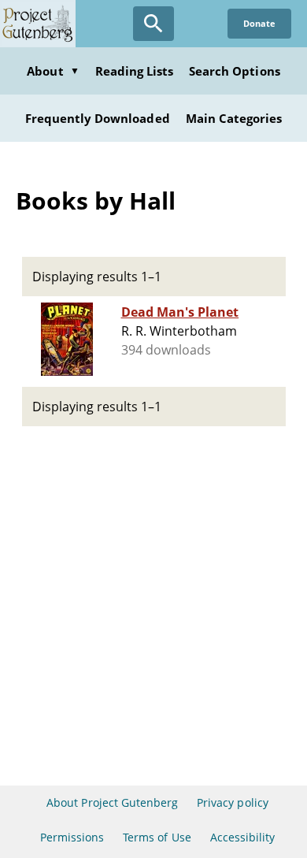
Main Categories (234, 118)
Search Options (234, 71)
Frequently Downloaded (97, 118)
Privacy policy (232, 802)
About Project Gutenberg (112, 802)
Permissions (72, 837)
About (53, 71)
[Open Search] (153, 23)
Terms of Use (156, 837)
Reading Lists (134, 71)
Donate (259, 23)
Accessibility (243, 837)
